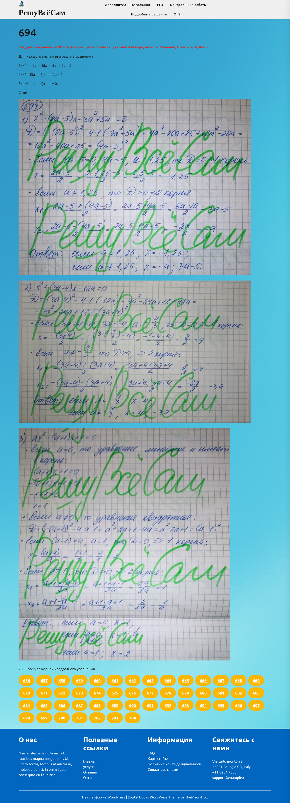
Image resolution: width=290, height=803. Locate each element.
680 (203, 692)
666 (203, 680)
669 (256, 680)
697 (256, 705)
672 (61, 692)
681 (221, 692)
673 (79, 692)
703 (114, 717)
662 (132, 680)
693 (185, 705)
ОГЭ (177, 14)
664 (167, 680)
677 (150, 692)
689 (114, 705)
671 (44, 692)
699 (44, 717)
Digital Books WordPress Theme (154, 797)
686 (61, 705)
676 (132, 692)
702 (97, 717)
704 (132, 717)
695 (221, 705)
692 (167, 705)
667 (221, 680)
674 (97, 692)
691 (150, 705)
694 (203, 705)
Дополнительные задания (127, 4)
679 (185, 692)
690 (132, 705)
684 (26, 705)
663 (150, 680)
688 (97, 705)
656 (26, 680)
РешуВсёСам (42, 12)
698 (26, 717)
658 (61, 680)
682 (238, 692)
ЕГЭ (160, 4)
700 (61, 717)
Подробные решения (149, 14)
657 (44, 680)
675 (114, 692)
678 (167, 692)
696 (238, 705)
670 (26, 692)
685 (44, 705)
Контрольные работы (188, 4)
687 (79, 705)
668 (238, 680)
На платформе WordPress (104, 797)
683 (256, 692)
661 (114, 680)
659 (79, 680)
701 (79, 717)
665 (185, 680)
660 (97, 680)
